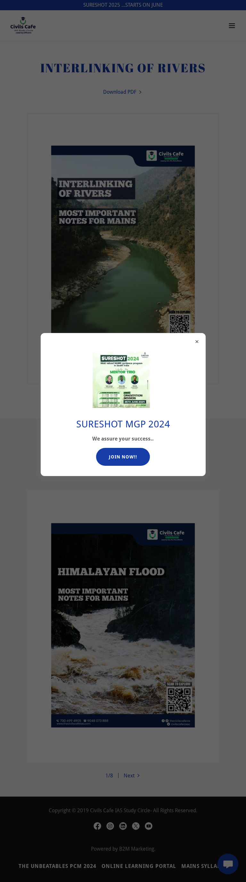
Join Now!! (123, 456)
